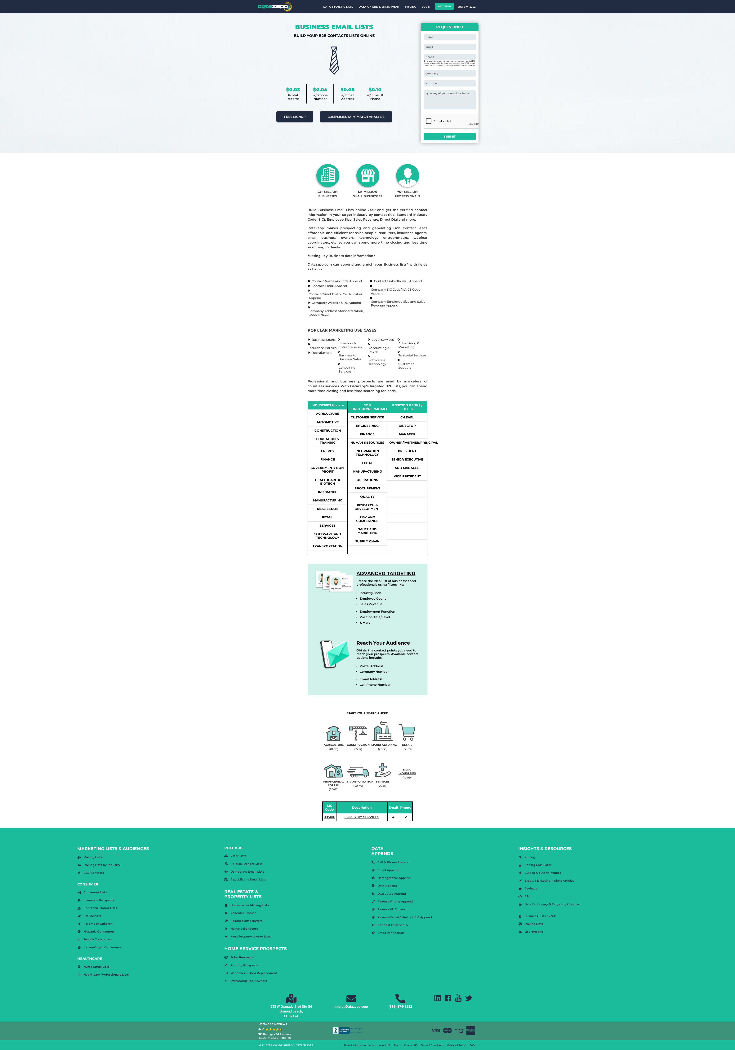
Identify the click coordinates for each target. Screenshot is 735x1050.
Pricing (410, 6)
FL (286, 1016)
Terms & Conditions (432, 1045)
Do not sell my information (359, 1045)
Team (397, 1045)
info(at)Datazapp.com (351, 1006)
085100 (329, 817)
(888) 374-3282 (466, 6)
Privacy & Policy (456, 1045)
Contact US (410, 1045)
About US (384, 1045)
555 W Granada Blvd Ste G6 (291, 1006)
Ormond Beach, (291, 1011)
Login (426, 6)
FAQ (472, 1045)
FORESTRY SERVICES (362, 817)
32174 (293, 1016)
